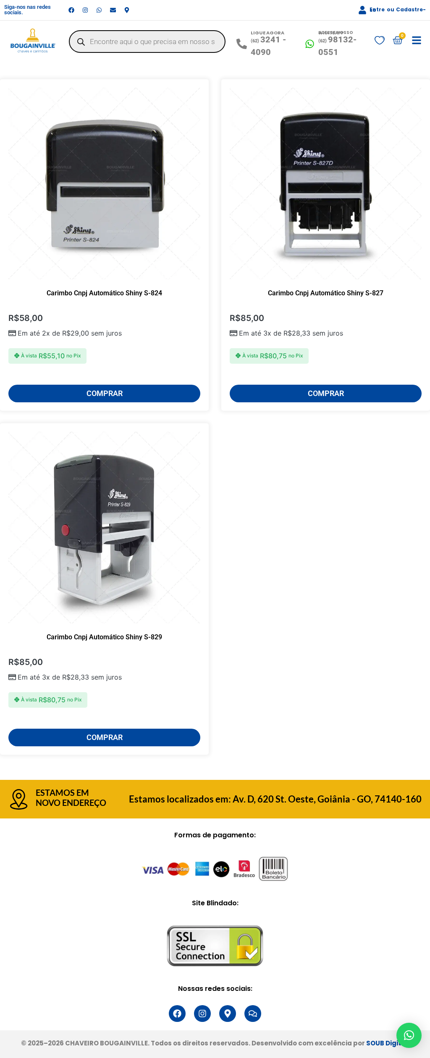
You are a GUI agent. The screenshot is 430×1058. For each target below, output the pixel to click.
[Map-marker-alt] (127, 10)
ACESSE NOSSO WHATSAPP (335, 32)
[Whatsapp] (99, 10)
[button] (409, 1035)
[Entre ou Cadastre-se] (362, 10)
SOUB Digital (387, 1043)
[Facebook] (71, 10)
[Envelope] (113, 10)
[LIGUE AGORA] (241, 44)
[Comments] (252, 1013)
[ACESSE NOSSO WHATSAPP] (310, 44)
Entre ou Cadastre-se (398, 9)
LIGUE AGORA (267, 32)
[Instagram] (85, 10)
